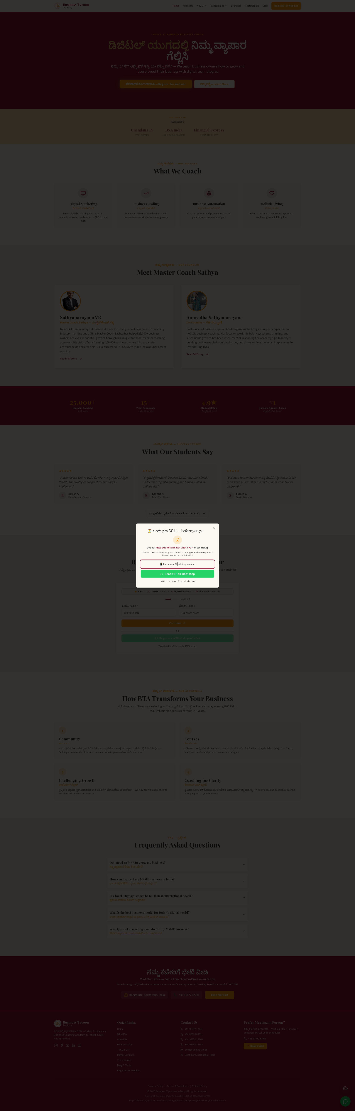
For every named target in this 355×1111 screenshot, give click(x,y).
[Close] (214, 528)
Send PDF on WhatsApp (180, 574)
